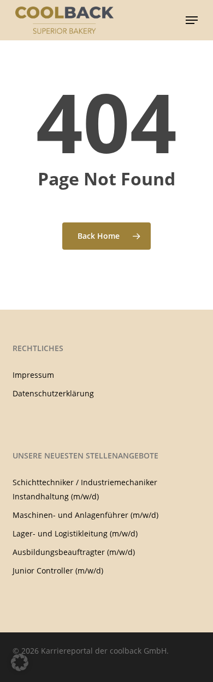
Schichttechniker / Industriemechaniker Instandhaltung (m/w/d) (85, 489)
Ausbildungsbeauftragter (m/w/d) (74, 552)
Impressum (33, 375)
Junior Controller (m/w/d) (58, 570)
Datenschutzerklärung (53, 393)
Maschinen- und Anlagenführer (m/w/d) (85, 515)
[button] (192, 20)
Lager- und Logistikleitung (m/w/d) (75, 533)
